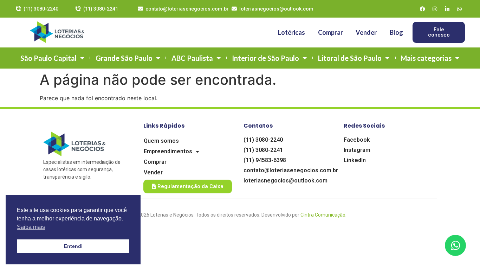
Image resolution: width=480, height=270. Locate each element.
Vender (366, 32)
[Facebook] (422, 9)
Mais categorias (426, 58)
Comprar (330, 32)
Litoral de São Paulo (350, 58)
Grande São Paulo (124, 58)
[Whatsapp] (459, 9)
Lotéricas (291, 32)
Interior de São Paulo (265, 58)
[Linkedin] (447, 9)
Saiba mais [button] (31, 227)
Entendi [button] (73, 246)
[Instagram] (435, 9)
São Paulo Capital (48, 58)
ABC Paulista (192, 58)
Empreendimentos (168, 151)
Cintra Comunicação (322, 215)
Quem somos (161, 140)
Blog (396, 32)
